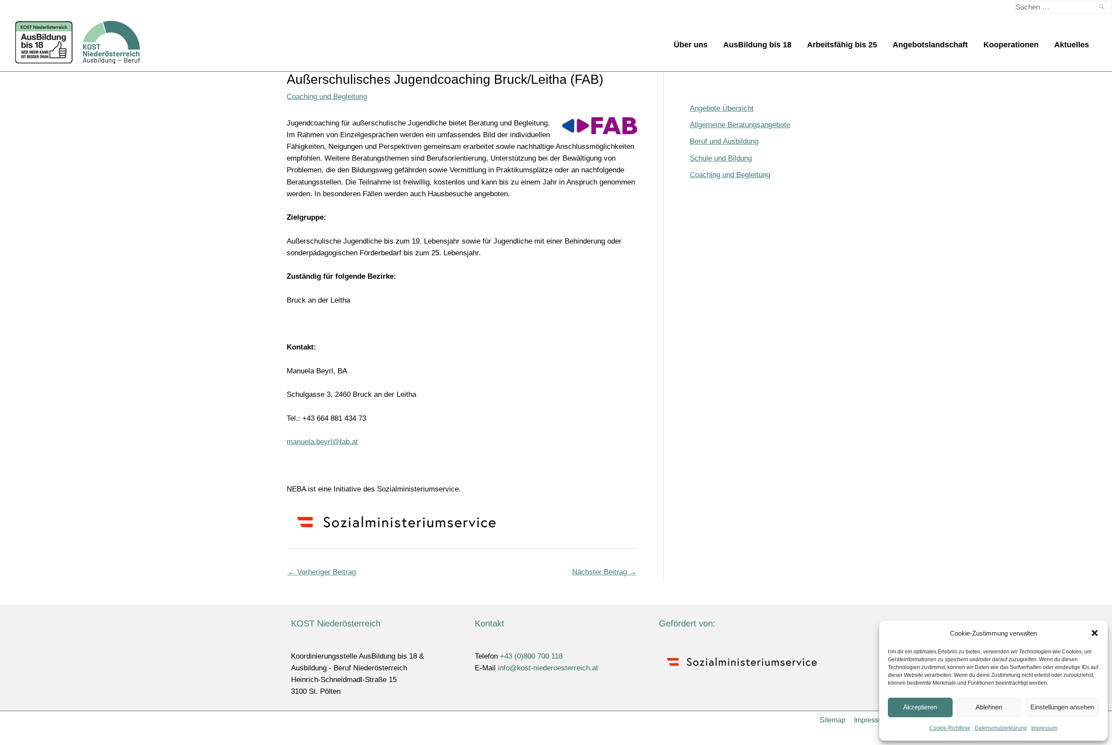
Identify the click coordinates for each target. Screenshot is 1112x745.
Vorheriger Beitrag (322, 572)
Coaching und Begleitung (327, 96)
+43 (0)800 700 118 (531, 656)
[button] (1094, 633)
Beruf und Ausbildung (724, 141)
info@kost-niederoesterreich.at (548, 668)
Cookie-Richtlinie (950, 728)
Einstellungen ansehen (1062, 707)
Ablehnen (989, 707)
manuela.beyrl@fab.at (322, 442)
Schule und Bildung (721, 158)
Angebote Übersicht (722, 108)
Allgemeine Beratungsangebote (740, 125)
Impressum (1044, 728)
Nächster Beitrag (604, 572)
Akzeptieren (920, 707)
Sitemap (832, 720)
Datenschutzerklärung (1001, 728)
